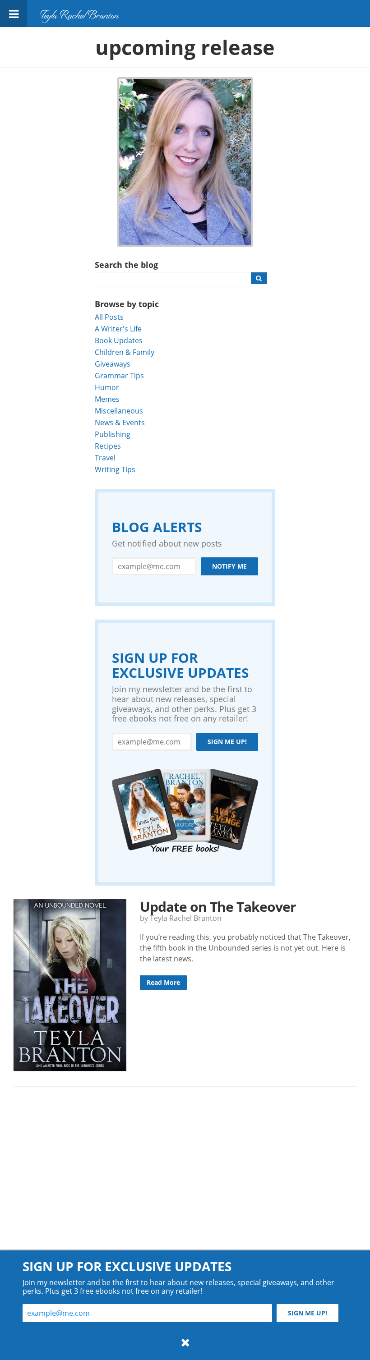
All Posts (109, 317)
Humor (107, 387)
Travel (105, 457)
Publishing (112, 434)
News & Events (120, 422)
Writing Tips (115, 469)
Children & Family (124, 352)
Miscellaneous (119, 410)
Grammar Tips (119, 375)
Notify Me (229, 566)
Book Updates (119, 340)
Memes (107, 399)
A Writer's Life (118, 328)
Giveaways (112, 363)
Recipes (108, 445)
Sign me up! (227, 741)
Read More (163, 982)
